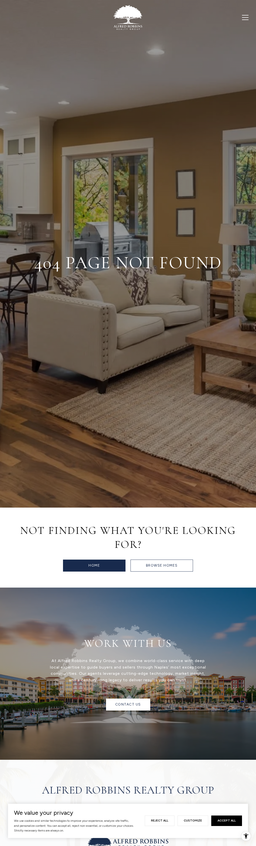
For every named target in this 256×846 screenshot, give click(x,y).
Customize (193, 820)
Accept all (227, 820)
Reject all (159, 820)
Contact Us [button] (128, 704)
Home (94, 565)
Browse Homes (162, 565)
